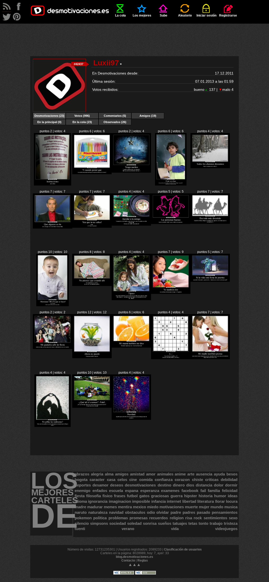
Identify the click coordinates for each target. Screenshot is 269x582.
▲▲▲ (134, 564)
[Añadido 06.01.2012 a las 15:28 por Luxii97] (92, 285)
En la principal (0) (49, 122)
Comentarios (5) (115, 115)
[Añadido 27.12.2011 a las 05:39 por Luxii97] (210, 358)
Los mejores (142, 15)
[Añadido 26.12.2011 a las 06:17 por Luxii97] (52, 426)
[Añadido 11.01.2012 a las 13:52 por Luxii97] (170, 223)
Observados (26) (115, 122)
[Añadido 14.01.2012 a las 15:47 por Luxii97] (52, 227)
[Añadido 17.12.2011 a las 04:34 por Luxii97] (131, 419)
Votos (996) (82, 115)
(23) (49, 115)
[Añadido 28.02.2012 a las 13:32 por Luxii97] (131, 171)
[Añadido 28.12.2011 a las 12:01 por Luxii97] (170, 358)
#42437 (78, 64)
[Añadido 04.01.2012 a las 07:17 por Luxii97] (170, 293)
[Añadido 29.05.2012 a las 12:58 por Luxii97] (52, 184)
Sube (163, 15)
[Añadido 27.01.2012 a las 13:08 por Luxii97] (170, 184)
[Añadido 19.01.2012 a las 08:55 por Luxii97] (210, 167)
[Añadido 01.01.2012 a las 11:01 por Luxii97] (52, 348)
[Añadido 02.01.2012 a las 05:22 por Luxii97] (210, 281)
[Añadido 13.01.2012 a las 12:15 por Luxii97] (131, 224)
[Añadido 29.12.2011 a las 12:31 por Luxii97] (131, 346)
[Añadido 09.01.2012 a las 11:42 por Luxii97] (210, 223)
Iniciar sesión (206, 15)
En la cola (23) (82, 122)
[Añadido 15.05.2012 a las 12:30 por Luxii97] (92, 173)
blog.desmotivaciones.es (134, 557)
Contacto (128, 560)
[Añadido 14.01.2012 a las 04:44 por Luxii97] (92, 227)
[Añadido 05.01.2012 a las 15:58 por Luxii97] (131, 299)
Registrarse (228, 15)
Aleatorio (185, 15)
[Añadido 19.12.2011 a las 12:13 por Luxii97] (92, 407)
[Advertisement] (134, 35)
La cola (120, 15)
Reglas (142, 560)
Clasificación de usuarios (183, 549)
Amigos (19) (147, 115)
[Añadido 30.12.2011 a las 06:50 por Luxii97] (92, 357)
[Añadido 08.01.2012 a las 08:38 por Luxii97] (52, 305)
